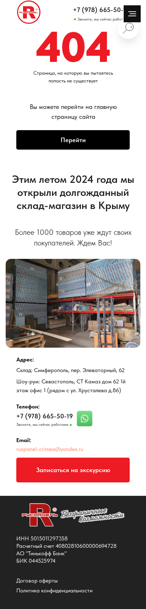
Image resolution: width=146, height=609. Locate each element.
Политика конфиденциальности (54, 590)
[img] (28, 12)
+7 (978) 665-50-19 (101, 9)
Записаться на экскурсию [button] (73, 470)
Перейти (73, 140)
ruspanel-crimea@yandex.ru (49, 449)
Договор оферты (37, 580)
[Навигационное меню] (132, 13)
